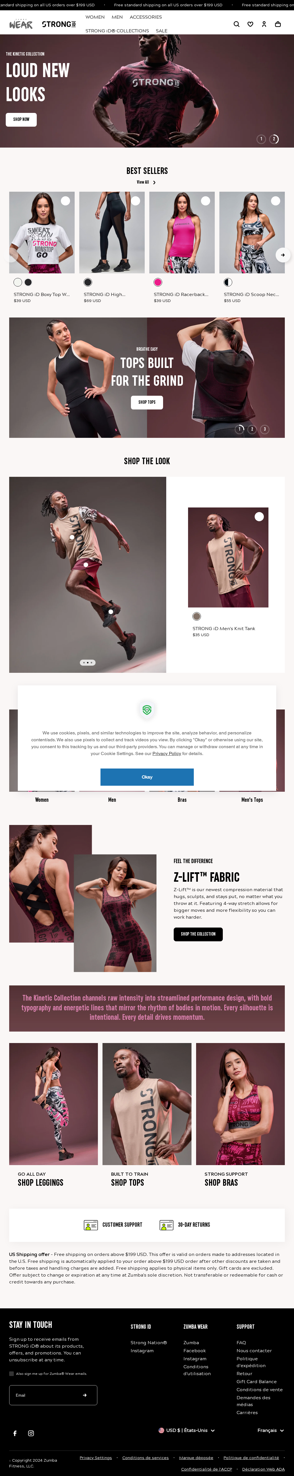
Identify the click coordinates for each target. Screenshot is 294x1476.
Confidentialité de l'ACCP (206, 1469)
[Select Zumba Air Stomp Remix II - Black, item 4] (111, 611)
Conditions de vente (260, 1389)
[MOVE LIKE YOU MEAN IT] (147, 79)
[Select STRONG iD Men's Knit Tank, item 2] (72, 537)
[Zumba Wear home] (21, 24)
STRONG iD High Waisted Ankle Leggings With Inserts (111, 295)
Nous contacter (254, 1350)
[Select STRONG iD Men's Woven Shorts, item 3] (86, 564)
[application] (147, 738)
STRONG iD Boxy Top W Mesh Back (40, 295)
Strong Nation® (149, 1342)
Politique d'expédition (251, 1362)
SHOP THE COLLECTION (263, 119)
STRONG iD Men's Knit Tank (224, 628)
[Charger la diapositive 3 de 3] (91, 662)
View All (143, 182)
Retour (244, 1373)
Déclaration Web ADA (263, 1469)
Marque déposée (196, 1457)
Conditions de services (145, 1457)
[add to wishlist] (65, 200)
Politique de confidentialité (251, 1457)
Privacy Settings (96, 1457)
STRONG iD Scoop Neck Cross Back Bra (251, 295)
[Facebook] (15, 1433)
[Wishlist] (250, 24)
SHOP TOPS (131, 402)
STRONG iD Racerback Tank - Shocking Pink (179, 295)
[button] (236, 24)
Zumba (191, 1342)
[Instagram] (31, 1433)
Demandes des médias (253, 1401)
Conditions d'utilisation (197, 1370)
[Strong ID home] (59, 24)
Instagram (142, 1350)
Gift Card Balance (257, 1381)
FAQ (241, 1342)
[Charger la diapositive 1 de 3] (84, 662)
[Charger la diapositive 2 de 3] (87, 662)
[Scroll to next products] (283, 255)
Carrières (247, 1412)
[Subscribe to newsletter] (85, 1395)
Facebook (194, 1350)
